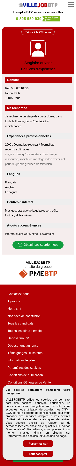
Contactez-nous (18, 294)
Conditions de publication (25, 375)
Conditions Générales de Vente (29, 382)
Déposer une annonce (23, 345)
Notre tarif (14, 308)
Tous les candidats (20, 323)
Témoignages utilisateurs (25, 353)
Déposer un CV (18, 338)
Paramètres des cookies (24, 367)
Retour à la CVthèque (38, 32)
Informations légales (21, 360)
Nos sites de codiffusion (24, 316)
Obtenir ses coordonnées (40, 244)
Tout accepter (38, 454)
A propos (14, 301)
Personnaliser (38, 443)
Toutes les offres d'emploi (25, 330)
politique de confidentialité (40, 412)
